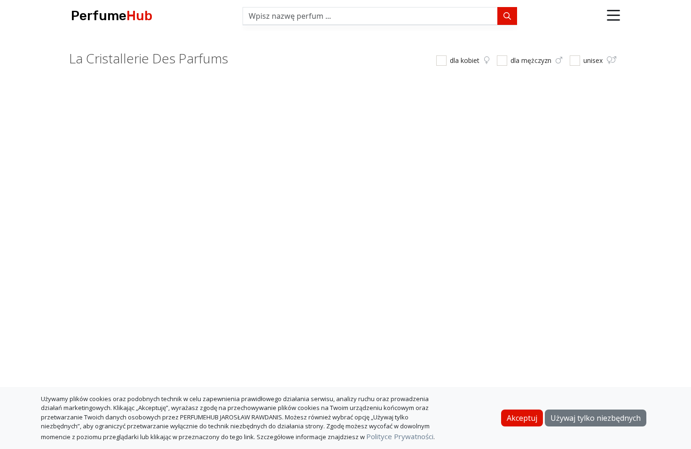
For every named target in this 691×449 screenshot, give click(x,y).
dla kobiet (465, 60)
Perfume (111, 15)
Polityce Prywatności (399, 436)
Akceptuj (522, 418)
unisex (594, 60)
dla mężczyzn (531, 60)
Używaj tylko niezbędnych (595, 418)
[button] (613, 16)
